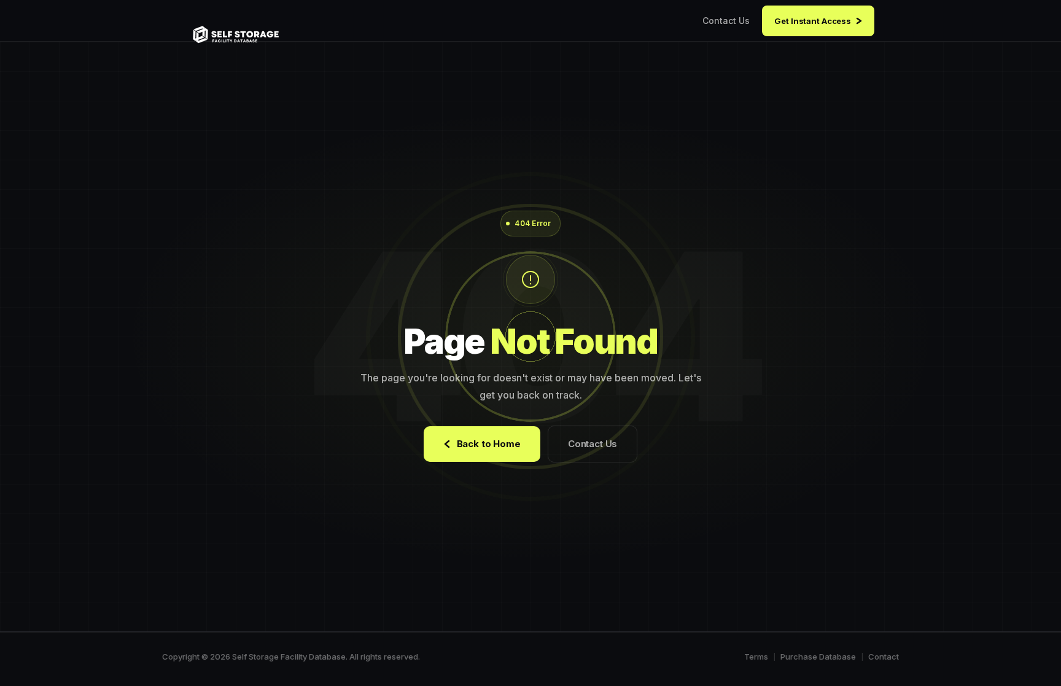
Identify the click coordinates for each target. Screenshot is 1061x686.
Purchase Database (818, 656)
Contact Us (726, 20)
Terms (756, 656)
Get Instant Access (812, 21)
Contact (883, 656)
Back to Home (489, 444)
